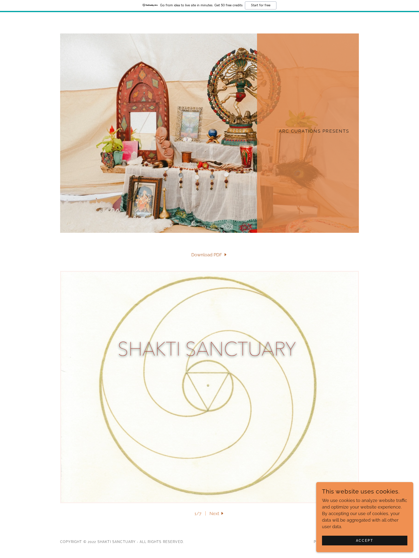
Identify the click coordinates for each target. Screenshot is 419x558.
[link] (209, 254)
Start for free (260, 5)
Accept (365, 540)
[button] (217, 513)
